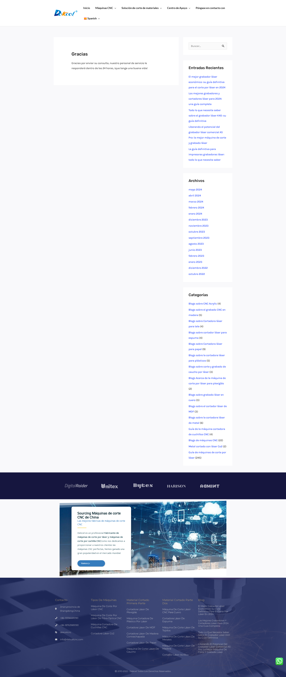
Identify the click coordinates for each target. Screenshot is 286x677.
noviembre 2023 (199, 225)
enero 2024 (195, 213)
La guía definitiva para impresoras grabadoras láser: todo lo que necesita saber (206, 154)
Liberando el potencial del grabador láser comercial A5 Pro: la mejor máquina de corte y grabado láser (214, 648)
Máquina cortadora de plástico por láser (140, 620)
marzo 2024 (196, 201)
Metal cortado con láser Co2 (205, 446)
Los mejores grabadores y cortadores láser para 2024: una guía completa (205, 99)
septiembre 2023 (199, 237)
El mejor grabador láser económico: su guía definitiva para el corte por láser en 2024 (207, 82)
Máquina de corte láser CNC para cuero (176, 611)
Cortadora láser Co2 (102, 633)
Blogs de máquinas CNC (203, 440)
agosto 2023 (196, 243)
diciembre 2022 (198, 267)
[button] (114, 8)
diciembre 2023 (198, 219)
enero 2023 (195, 262)
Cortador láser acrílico (175, 654)
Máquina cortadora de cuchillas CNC (104, 626)
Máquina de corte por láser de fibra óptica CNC (106, 617)
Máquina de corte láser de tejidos (178, 629)
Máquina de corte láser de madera (178, 647)
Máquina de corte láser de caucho (143, 650)
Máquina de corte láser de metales (178, 638)
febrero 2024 (196, 207)
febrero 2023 (196, 255)
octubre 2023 (197, 231)
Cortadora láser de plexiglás (138, 611)
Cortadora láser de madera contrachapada (142, 635)
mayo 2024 (195, 189)
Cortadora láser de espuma (173, 620)
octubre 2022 (197, 274)
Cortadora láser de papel (141, 642)
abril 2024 (195, 195)
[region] (143, 538)
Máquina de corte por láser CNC (104, 608)
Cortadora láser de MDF (141, 627)
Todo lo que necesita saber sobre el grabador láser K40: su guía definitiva (207, 116)
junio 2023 (195, 249)
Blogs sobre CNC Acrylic (203, 303)
